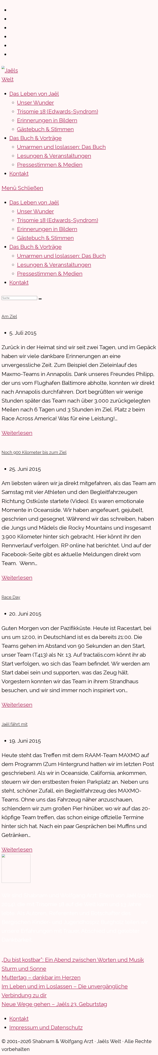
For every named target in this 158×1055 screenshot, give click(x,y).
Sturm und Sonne (24, 968)
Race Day (11, 597)
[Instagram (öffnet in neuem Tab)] (12, 27)
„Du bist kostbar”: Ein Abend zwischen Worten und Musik (73, 959)
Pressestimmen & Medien (49, 273)
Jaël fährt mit (15, 724)
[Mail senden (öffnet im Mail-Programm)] (12, 54)
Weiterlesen (17, 433)
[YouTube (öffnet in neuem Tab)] (12, 45)
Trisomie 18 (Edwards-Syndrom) (57, 220)
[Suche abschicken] (40, 298)
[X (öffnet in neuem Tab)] (12, 10)
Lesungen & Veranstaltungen (54, 264)
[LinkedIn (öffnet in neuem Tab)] (12, 36)
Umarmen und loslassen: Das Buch (61, 256)
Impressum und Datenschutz (46, 1027)
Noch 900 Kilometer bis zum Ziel (34, 452)
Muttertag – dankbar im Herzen (41, 977)
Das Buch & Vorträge (35, 247)
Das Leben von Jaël (34, 202)
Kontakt (19, 282)
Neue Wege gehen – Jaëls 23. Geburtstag (54, 1004)
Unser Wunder (35, 211)
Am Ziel (9, 316)
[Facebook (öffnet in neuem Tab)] (12, 19)
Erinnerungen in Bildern (47, 229)
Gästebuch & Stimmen (45, 238)
